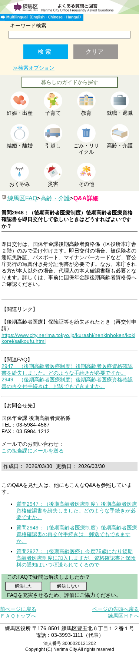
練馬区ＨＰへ (123, 616)
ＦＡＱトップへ (18, 616)
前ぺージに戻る (18, 609)
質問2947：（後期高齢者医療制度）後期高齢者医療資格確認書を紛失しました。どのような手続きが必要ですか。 (76, 510)
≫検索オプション (33, 68)
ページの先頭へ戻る (115, 609)
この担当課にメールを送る (32, 451)
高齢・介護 (55, 198)
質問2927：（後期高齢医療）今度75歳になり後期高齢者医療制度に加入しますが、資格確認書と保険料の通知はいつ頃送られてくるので (76, 558)
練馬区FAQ (22, 198)
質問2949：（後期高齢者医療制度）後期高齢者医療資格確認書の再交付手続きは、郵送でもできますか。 (76, 534)
